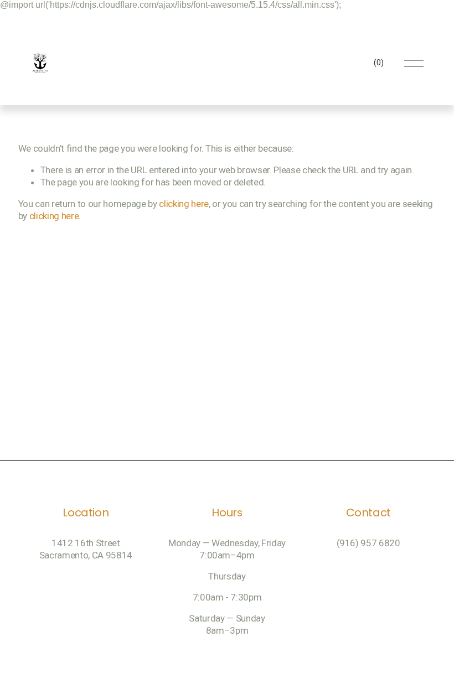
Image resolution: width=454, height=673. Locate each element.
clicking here (184, 203)
